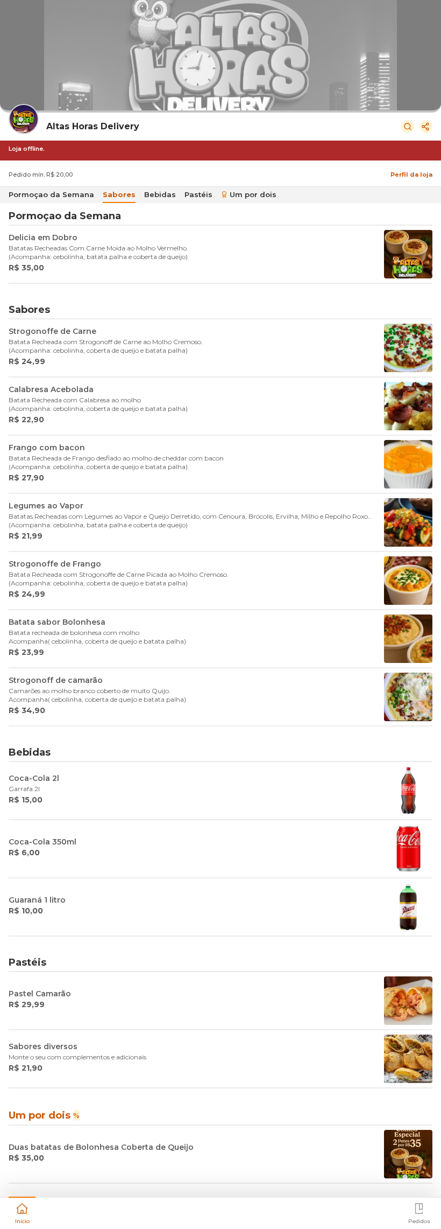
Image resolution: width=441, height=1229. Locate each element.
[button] (22, 1212)
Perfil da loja (411, 174)
